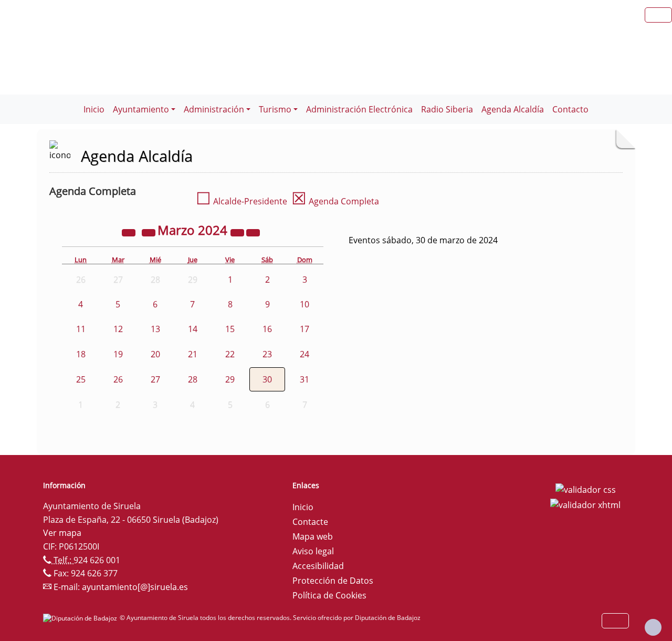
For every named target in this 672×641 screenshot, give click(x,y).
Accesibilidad (318, 566)
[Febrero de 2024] (150, 231)
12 (118, 329)
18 (81, 354)
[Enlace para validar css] (585, 488)
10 (304, 304)
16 (267, 329)
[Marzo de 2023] (130, 231)
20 (155, 354)
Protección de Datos (332, 580)
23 (267, 354)
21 (192, 354)
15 (230, 329)
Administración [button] (214, 109)
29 (230, 379)
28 (192, 379)
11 (81, 329)
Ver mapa (62, 533)
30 (267, 379)
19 (118, 354)
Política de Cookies (329, 595)
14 (192, 329)
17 (304, 329)
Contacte (310, 522)
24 (304, 354)
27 (155, 379)
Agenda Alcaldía (512, 109)
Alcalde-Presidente (241, 201)
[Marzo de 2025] (238, 231)
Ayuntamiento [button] (141, 109)
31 (304, 379)
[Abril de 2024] (253, 231)
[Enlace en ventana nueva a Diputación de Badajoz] (81, 617)
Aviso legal (313, 551)
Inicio (93, 109)
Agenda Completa (335, 201)
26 (118, 379)
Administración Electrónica (359, 109)
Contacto (570, 109)
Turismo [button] (275, 109)
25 (81, 379)
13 (155, 329)
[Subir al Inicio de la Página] (653, 627)
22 (230, 354)
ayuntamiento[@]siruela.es (135, 587)
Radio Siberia (447, 109)
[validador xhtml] (585, 504)
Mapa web (312, 536)
